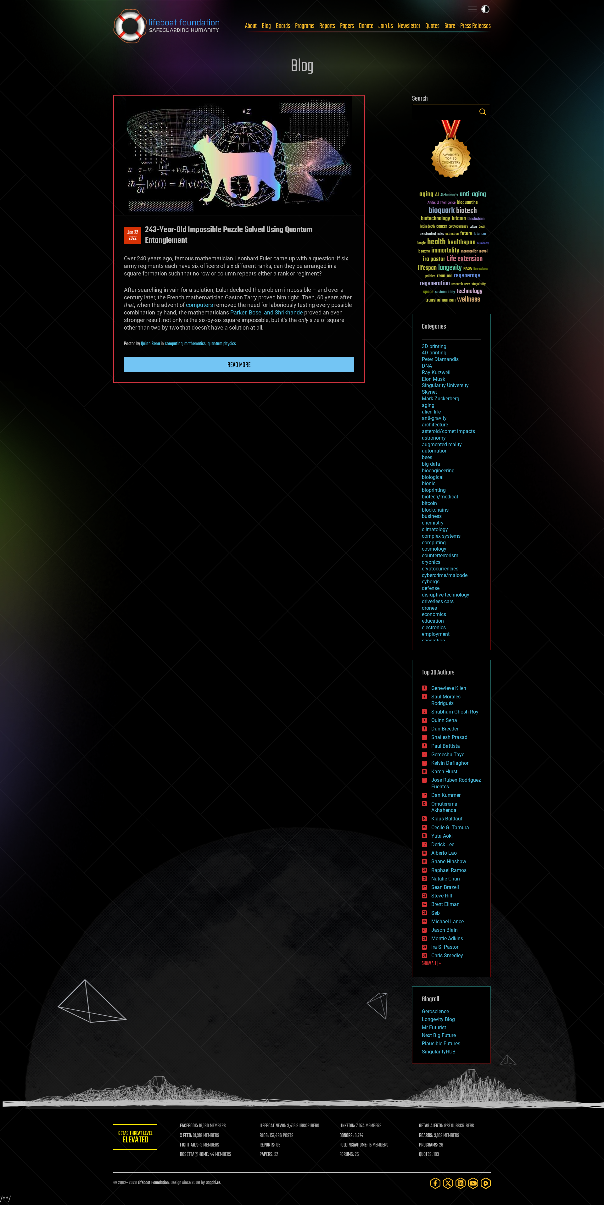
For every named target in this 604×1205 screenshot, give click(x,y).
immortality (445, 250)
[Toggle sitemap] (472, 9)
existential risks (432, 234)
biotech (466, 211)
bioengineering (438, 471)
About (251, 26)
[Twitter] (448, 1183)
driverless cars (438, 601)
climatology (435, 529)
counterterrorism (440, 555)
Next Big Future (439, 1035)
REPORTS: (267, 1145)
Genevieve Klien (448, 688)
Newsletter (409, 26)
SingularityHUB (439, 1052)
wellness (468, 300)
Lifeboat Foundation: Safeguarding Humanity (166, 26)
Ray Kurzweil (436, 372)
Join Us (385, 26)
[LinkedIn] (461, 1183)
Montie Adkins (447, 938)
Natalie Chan (445, 879)
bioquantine (467, 202)
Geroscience (435, 1011)
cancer (441, 226)
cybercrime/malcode (444, 575)
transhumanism (440, 300)
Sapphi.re (213, 1182)
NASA (467, 268)
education (433, 621)
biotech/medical (440, 497)
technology (469, 291)
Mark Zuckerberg (440, 399)
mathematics (195, 344)
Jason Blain (444, 930)
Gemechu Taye (447, 755)
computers (199, 305)
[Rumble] (486, 1183)
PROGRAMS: (428, 1145)
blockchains (435, 510)
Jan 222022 (132, 235)
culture (473, 227)
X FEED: (186, 1136)
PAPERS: (266, 1155)
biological (433, 477)
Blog (266, 26)
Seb (435, 913)
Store (450, 26)
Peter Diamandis (440, 359)
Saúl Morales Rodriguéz (446, 700)
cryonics (431, 562)
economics (434, 614)
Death (482, 227)
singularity (479, 284)
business (432, 516)
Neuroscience (480, 269)
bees (427, 457)
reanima (444, 276)
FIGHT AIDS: (189, 1145)
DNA (427, 366)
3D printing (434, 346)
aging (426, 194)
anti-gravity (434, 418)
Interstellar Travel (474, 251)
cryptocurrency (458, 227)
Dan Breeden (445, 729)
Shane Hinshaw (448, 861)
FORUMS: (346, 1155)
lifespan (427, 268)
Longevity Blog (438, 1019)
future (466, 233)
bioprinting (434, 490)
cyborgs (430, 582)
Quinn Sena (150, 344)
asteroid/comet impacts (448, 431)
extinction (452, 234)
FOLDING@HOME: (353, 1145)
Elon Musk (433, 379)
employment (436, 634)
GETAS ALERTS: (431, 1126)
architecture (435, 425)
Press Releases (475, 26)
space (428, 291)
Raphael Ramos (449, 870)
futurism (480, 234)
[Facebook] (435, 1183)
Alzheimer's (449, 195)
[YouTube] (473, 1183)
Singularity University (445, 385)
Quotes (432, 26)
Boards (283, 26)
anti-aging (473, 194)
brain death (427, 227)
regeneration (435, 283)
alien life (431, 412)
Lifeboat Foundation (153, 1182)
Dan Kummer (446, 795)
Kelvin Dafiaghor (449, 763)
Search (482, 111)
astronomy (434, 438)
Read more (239, 365)
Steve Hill (441, 896)
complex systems (441, 536)
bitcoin (459, 218)
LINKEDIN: (347, 1126)
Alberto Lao (444, 853)
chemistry (433, 523)
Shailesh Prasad (449, 737)
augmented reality (442, 444)
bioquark (442, 210)
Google (421, 244)
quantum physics (222, 344)
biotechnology (435, 218)
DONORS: (346, 1136)
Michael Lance (447, 922)
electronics (434, 627)
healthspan (461, 243)
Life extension (465, 259)
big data (431, 464)
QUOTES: (426, 1155)
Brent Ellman (445, 904)
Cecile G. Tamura (450, 827)
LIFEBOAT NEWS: (273, 1126)
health (436, 242)
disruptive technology (445, 595)
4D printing (434, 353)
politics (430, 277)
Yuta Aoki (442, 836)
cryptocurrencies (440, 569)
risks (467, 284)
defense (430, 588)
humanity (483, 244)
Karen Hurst (444, 772)
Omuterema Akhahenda (444, 807)
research (457, 284)
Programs (304, 26)
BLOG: (264, 1136)
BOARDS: (426, 1136)
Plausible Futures (441, 1044)
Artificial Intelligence (442, 203)
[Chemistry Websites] (451, 150)
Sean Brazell (445, 887)
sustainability (445, 292)
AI (437, 195)
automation (435, 451)
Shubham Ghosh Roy (454, 712)
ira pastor (434, 259)
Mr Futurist (434, 1027)
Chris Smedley (447, 955)
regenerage (467, 275)
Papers (347, 26)
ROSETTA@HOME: (194, 1155)
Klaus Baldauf (447, 819)
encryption (433, 641)
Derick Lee (442, 844)
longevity (450, 268)
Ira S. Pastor (444, 947)
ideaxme (424, 252)
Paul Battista (445, 746)
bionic (428, 483)
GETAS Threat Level (135, 1138)
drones (429, 608)
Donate (366, 26)
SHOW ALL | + (431, 964)
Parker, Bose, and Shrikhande (266, 312)
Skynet (429, 392)
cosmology (434, 549)
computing (173, 344)
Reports (327, 26)
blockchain (475, 219)
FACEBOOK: (189, 1126)
